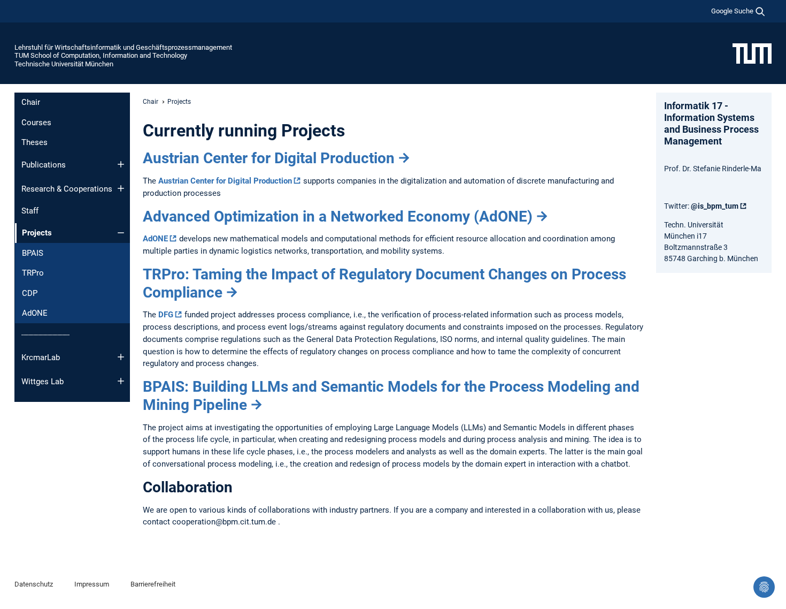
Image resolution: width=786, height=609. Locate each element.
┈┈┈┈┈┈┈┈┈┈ (45, 335)
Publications (43, 165)
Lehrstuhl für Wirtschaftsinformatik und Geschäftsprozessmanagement (123, 47)
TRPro (33, 273)
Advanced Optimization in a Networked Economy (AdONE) (338, 216)
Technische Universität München (63, 64)
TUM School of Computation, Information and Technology (100, 55)
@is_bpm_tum (714, 206)
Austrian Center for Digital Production (269, 158)
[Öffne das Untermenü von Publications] (120, 164)
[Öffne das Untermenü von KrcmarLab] (120, 357)
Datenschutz (33, 584)
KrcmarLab (40, 357)
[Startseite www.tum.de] (752, 53)
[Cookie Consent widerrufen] (764, 587)
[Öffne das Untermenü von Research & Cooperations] (120, 188)
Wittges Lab (42, 381)
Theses (34, 142)
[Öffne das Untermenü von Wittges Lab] (120, 381)
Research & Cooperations (66, 189)
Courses (36, 122)
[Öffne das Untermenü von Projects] (120, 232)
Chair (30, 102)
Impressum (91, 584)
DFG (165, 314)
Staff (29, 211)
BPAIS (32, 253)
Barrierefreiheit (152, 584)
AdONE (35, 313)
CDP (29, 293)
